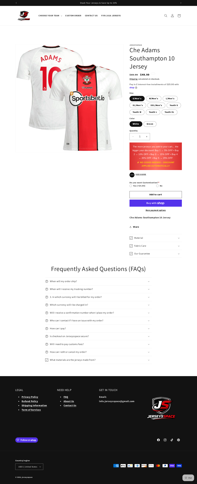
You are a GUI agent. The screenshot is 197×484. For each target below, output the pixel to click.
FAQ (66, 396)
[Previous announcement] (16, 3)
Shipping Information (34, 405)
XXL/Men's (156, 105)
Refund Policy (30, 401)
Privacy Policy (30, 396)
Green (150, 123)
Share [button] (136, 226)
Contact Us (70, 405)
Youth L (153, 112)
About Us (69, 401)
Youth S (174, 105)
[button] (50, 16)
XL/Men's (138, 105)
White (136, 123)
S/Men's (137, 98)
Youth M (137, 112)
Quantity (134, 130)
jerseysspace (27, 477)
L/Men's (170, 98)
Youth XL (169, 112)
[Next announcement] (181, 3)
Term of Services (31, 409)
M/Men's (153, 98)
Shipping (134, 79)
